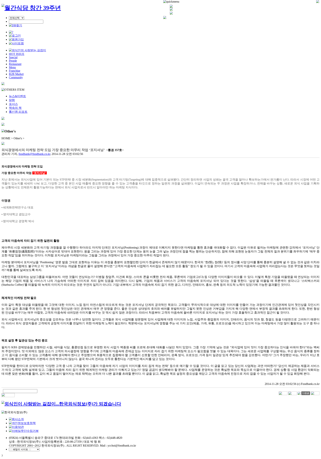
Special (13, 57)
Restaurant (15, 64)
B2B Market (16, 74)
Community (16, 77)
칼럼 (12, 100)
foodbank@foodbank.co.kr (34, 153)
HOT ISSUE (16, 54)
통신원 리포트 (18, 111)
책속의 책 (15, 107)
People (13, 60)
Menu (12, 67)
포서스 (13, 104)
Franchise (14, 70)
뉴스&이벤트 (17, 96)
